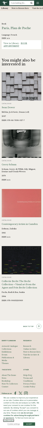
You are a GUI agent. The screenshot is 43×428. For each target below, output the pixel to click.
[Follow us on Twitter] (20, 393)
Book (4, 24)
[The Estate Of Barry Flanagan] (5, 3)
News (4, 378)
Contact (5, 387)
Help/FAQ (27, 375)
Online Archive (29, 349)
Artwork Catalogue (10, 346)
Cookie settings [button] (13, 424)
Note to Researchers (20, 8)
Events (4, 355)
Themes (5, 363)
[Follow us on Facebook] (15, 393)
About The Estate (9, 375)
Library (4, 8)
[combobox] (19, 3)
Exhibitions (6, 352)
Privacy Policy (29, 384)
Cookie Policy (29, 387)
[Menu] (37, 3)
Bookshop (6, 381)
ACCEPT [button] (29, 424)
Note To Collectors (10, 384)
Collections (6, 349)
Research (27, 346)
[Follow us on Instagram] (26, 393)
